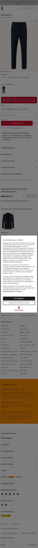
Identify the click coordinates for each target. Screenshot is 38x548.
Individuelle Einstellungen (19, 303)
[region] (19, 274)
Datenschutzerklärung (8, 291)
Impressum (19, 291)
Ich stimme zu (19, 298)
